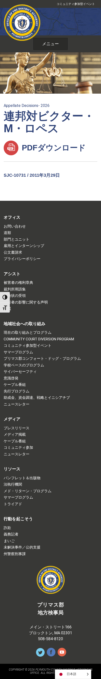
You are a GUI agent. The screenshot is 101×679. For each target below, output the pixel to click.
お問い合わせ (15, 226)
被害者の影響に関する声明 (26, 302)
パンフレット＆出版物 (22, 478)
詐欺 (7, 528)
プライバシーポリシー (22, 259)
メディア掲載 (15, 435)
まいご (9, 541)
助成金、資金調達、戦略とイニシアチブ (37, 398)
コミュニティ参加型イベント (76, 4)
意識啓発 (11, 378)
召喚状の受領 (15, 296)
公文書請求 (13, 252)
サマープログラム (18, 352)
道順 (7, 233)
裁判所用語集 (15, 289)
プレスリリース (16, 428)
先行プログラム (16, 391)
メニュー (50, 43)
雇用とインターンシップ (24, 246)
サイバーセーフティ (20, 372)
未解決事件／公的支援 (22, 547)
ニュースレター (16, 404)
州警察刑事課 (15, 554)
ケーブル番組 (15, 385)
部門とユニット (16, 239)
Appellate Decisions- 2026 (27, 105)
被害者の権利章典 (18, 283)
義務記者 (11, 534)
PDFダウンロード (53, 147)
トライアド (13, 504)
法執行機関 (13, 484)
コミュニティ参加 (18, 448)
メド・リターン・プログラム (27, 491)
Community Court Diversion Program (39, 339)
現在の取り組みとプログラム (27, 333)
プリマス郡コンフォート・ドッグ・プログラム (42, 359)
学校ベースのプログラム (24, 365)
